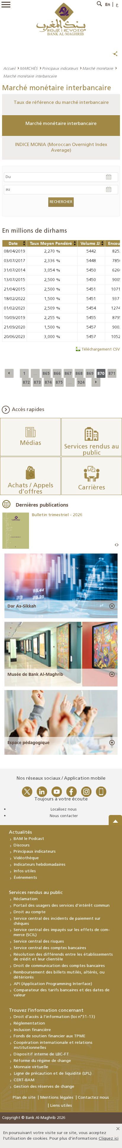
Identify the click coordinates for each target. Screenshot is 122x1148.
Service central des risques (39, 941)
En (107, 4)
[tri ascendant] (24, 242)
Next (117, 545)
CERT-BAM (24, 1080)
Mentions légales (56, 1097)
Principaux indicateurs (60, 68)
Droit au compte (30, 912)
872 (26, 382)
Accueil (9, 68)
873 (37, 382)
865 (46, 373)
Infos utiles (25, 871)
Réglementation (29, 1023)
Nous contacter (64, 816)
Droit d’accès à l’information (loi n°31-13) (54, 1017)
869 (90, 373)
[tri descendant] (24, 244)
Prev (116, 545)
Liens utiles (61, 1105)
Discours (22, 845)
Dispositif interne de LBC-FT (41, 1054)
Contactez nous (93, 1097)
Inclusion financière (32, 1030)
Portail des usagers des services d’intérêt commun (62, 905)
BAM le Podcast (29, 839)
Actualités (20, 832)
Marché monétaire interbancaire (61, 123)
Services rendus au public (36, 892)
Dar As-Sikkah (21, 606)
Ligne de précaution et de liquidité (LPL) (53, 1073)
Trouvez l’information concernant (46, 1010)
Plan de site (24, 1097)
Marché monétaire (97, 68)
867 (68, 373)
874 (48, 382)
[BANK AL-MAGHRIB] (61, 19)
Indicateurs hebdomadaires (39, 864)
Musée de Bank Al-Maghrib (35, 674)
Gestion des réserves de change (44, 1086)
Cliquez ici (108, 1138)
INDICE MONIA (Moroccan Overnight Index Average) (61, 147)
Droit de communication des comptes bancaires (59, 966)
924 (81, 382)
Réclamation (26, 899)
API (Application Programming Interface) (53, 984)
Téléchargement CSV (100, 349)
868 (79, 373)
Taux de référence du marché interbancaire (61, 102)
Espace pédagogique (28, 742)
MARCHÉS (29, 68)
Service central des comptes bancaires (50, 948)
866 (57, 373)
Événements (25, 878)
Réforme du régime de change (42, 1061)
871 (111, 373)
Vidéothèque (26, 858)
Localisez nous (64, 809)
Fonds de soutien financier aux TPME (49, 1036)
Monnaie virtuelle (31, 1067)
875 (59, 382)
